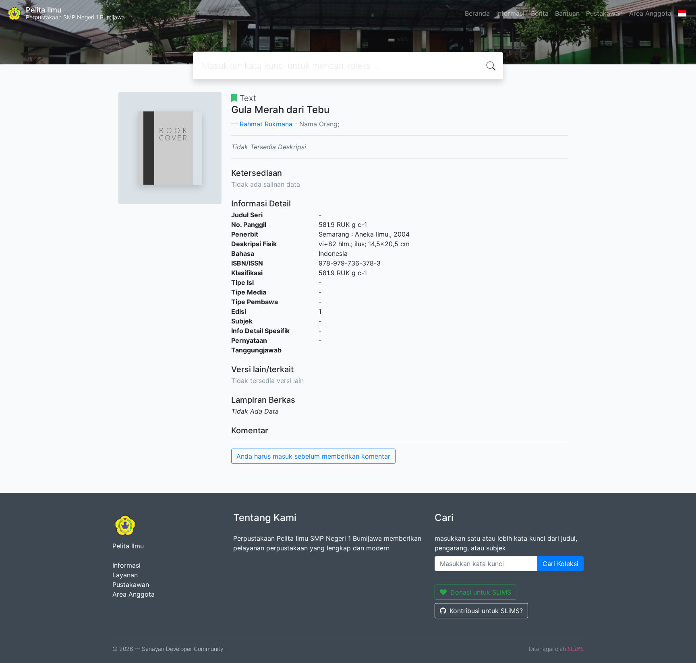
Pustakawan (604, 13)
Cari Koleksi (560, 564)
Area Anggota (650, 13)
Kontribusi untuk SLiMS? (486, 611)
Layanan (125, 575)
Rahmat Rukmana (266, 124)
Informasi (510, 13)
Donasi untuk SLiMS (480, 592)
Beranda (477, 13)
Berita (540, 13)
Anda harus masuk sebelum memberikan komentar (313, 456)
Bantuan (567, 13)
